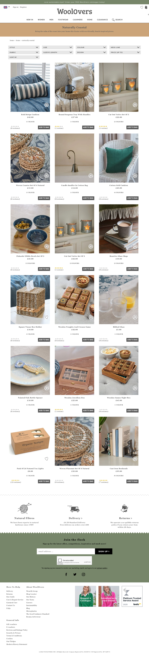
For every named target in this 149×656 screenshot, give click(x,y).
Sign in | (16, 7)
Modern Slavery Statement (16, 644)
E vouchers (10, 627)
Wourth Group (32, 591)
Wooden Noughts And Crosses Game (74, 327)
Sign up (103, 551)
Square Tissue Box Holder (30, 327)
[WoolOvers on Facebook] (65, 574)
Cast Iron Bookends (119, 468)
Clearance (102, 20)
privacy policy (102, 568)
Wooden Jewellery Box (74, 398)
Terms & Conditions (14, 636)
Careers (29, 603)
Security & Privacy (13, 633)
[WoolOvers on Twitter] (74, 574)
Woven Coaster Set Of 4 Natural (30, 185)
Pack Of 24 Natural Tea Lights (30, 468)
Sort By (13, 57)
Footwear (63, 20)
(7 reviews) (103, 482)
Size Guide (10, 597)
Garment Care (11, 603)
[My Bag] (146, 7)
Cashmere (78, 20)
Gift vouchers (11, 624)
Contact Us (10, 605)
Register (23, 7)
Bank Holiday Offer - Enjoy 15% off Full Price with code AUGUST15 (74, 2)
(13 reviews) (15, 482)
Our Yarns (30, 600)
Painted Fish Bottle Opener (30, 398)
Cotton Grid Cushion (118, 185)
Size (45, 47)
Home (89, 20)
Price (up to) (117, 52)
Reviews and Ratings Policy (16, 630)
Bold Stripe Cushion (30, 114)
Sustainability (31, 605)
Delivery (9, 591)
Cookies (9, 639)
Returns (9, 594)
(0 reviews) (15, 128)
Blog (28, 608)
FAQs (8, 608)
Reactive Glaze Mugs (119, 256)
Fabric (13, 52)
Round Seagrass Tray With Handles (74, 114)
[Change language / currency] (6, 8)
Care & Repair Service (14, 600)
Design (80, 52)
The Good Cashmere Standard (37, 614)
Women (41, 20)
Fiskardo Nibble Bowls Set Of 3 (30, 256)
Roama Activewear (33, 617)
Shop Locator (31, 594)
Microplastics (31, 611)
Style (12, 47)
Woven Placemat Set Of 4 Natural (74, 468)
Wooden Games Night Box (118, 398)
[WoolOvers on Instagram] (83, 574)
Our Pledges (11, 641)
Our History (31, 597)
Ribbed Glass (119, 327)
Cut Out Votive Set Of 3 (118, 114)
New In (30, 20)
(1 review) (59, 128)
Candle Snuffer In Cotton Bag (74, 185)
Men (51, 20)
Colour (80, 47)
